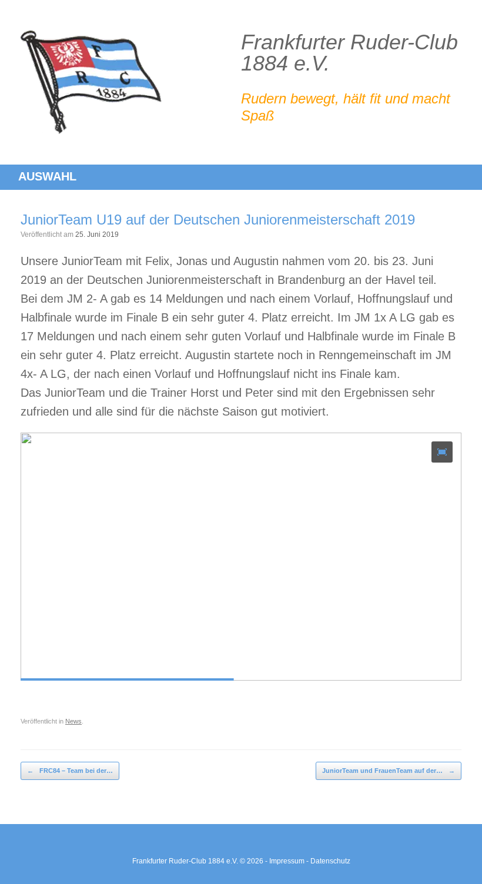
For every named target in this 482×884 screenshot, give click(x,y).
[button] (442, 452)
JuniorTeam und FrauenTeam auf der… (388, 770)
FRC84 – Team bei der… (70, 770)
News (73, 721)
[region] (241, 569)
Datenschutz (330, 861)
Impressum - (289, 861)
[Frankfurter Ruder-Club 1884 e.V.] (91, 82)
